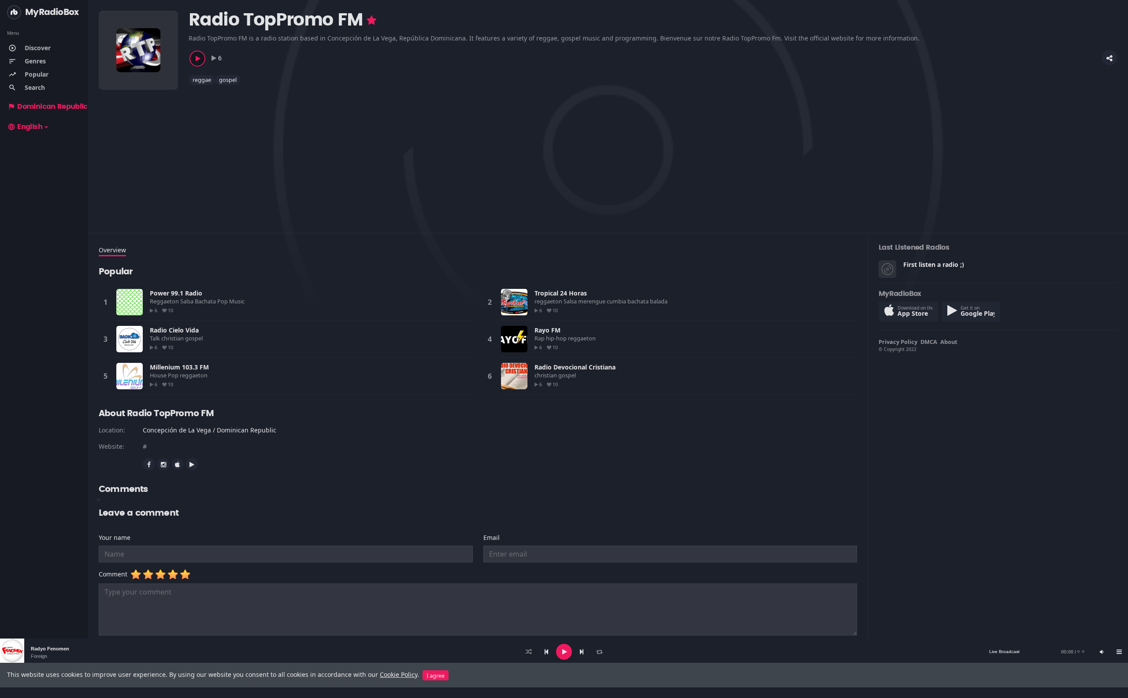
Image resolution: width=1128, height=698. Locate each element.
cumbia (617, 301)
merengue (592, 301)
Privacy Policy (898, 342)
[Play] (564, 652)
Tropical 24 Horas (560, 293)
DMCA (928, 342)
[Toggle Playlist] (1119, 652)
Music (237, 301)
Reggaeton (165, 301)
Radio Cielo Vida (174, 330)
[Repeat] (599, 652)
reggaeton (549, 301)
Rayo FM (547, 330)
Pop (223, 301)
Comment (115, 574)
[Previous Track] (546, 652)
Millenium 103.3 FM (179, 367)
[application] (564, 652)
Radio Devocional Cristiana (575, 367)
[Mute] (1101, 652)
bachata (638, 301)
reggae (202, 80)
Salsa (187, 301)
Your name (114, 537)
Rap (540, 338)
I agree (436, 676)
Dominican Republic (47, 107)
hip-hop (557, 338)
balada (659, 301)
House (159, 375)
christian (173, 338)
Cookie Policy (398, 674)
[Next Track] (581, 652)
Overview (112, 250)
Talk (155, 338)
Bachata (206, 301)
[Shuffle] (529, 652)
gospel (228, 80)
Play (129, 302)
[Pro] (371, 20)
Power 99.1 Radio (176, 293)
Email (491, 537)
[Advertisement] (363, 153)
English (24, 127)
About (948, 342)
